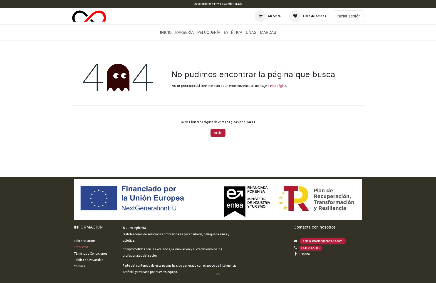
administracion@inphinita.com (322, 240)
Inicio (218, 133)
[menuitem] (165, 32)
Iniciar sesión (349, 16)
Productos (81, 247)
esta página (278, 86)
